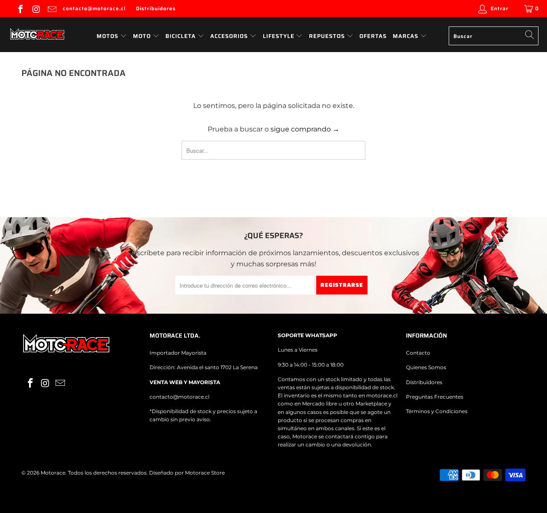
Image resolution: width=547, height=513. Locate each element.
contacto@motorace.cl (94, 8)
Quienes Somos (426, 367)
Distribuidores (156, 8)
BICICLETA (180, 36)
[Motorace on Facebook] (20, 8)
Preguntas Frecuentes (434, 396)
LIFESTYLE (279, 36)
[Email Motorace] (51, 8)
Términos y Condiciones (437, 411)
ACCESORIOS (230, 36)
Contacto (418, 353)
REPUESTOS (328, 36)
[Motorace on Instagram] (36, 8)
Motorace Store (205, 472)
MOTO (142, 36)
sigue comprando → (305, 129)
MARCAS (406, 36)
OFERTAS (373, 36)
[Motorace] (37, 34)
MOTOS (107, 36)
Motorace (53, 472)
